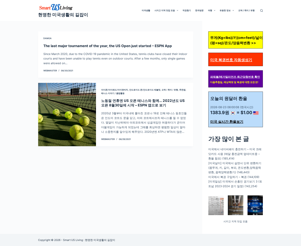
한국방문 (199, 10)
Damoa (47, 38)
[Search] (261, 10)
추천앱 (182, 89)
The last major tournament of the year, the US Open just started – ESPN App (107, 46)
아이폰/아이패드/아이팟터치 (114, 89)
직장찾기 (187, 10)
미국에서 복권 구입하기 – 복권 (227, 177)
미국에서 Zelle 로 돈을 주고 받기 (255, 210)
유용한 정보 (225, 10)
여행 (210, 10)
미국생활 (146, 10)
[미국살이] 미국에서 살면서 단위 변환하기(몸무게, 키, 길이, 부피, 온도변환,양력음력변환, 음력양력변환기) (234, 167)
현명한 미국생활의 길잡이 (63, 14)
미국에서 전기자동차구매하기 (216, 207)
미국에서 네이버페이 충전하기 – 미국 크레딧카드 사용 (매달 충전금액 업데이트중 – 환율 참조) (234, 153)
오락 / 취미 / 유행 (246, 10)
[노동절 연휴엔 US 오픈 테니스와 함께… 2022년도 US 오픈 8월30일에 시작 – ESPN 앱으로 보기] (67, 114)
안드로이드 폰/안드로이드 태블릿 (144, 89)
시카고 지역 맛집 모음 (165, 10)
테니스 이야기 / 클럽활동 (113, 93)
